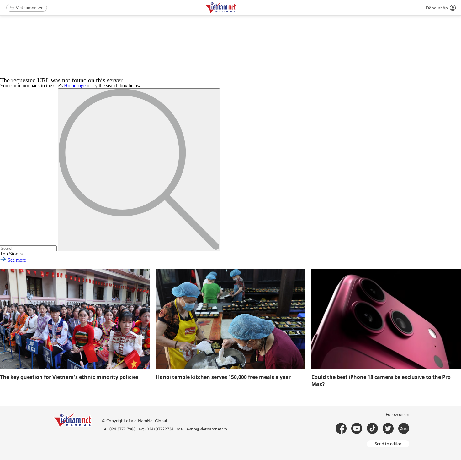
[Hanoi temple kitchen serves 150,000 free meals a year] (230, 319)
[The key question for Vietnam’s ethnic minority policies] (75, 319)
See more (16, 260)
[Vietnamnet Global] (236, 11)
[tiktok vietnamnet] (372, 428)
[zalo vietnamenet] (403, 428)
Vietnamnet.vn (30, 7)
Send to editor (388, 443)
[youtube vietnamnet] (356, 428)
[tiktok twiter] (388, 428)
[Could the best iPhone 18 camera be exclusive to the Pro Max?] (386, 319)
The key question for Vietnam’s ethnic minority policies (69, 377)
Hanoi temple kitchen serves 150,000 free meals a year (223, 377)
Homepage (75, 85)
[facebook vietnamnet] (341, 428)
